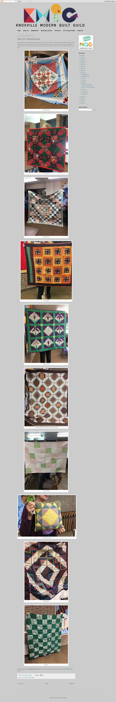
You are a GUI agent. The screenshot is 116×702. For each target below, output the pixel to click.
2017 (23, 677)
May (83, 83)
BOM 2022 (80, 30)
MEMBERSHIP (35, 30)
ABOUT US (26, 30)
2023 (81, 60)
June (83, 81)
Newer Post (21, 683)
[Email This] (36, 675)
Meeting (29, 677)
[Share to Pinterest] (43, 675)
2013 (81, 103)
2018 (81, 70)
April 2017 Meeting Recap (88, 87)
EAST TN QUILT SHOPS (69, 30)
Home (46, 683)
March (83, 89)
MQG (33, 677)
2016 (81, 96)
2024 (81, 57)
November (84, 74)
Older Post (72, 683)
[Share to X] (39, 675)
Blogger (65, 697)
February (84, 91)
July (83, 78)
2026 (81, 55)
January (84, 94)
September (84, 76)
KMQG (25, 677)
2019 (81, 68)
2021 (81, 64)
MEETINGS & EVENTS (46, 30)
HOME (19, 30)
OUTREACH (58, 30)
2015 (81, 98)
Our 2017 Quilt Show (87, 85)
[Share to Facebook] (41, 675)
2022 (81, 62)
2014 (81, 101)
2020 (81, 66)
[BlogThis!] (37, 675)
